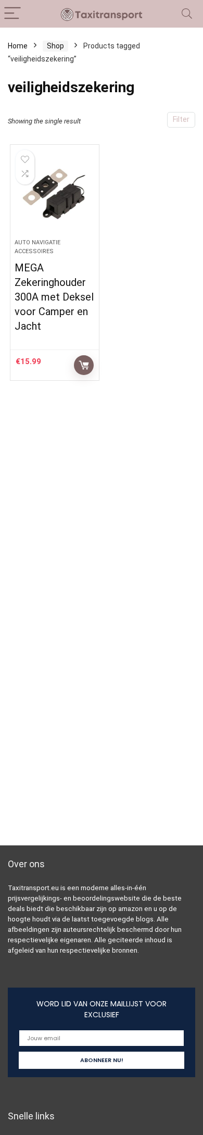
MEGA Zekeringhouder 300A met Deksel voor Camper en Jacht (54, 296)
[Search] (186, 14)
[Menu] (12, 14)
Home (18, 46)
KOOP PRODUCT (84, 365)
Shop (55, 46)
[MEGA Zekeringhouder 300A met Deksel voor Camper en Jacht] (55, 196)
